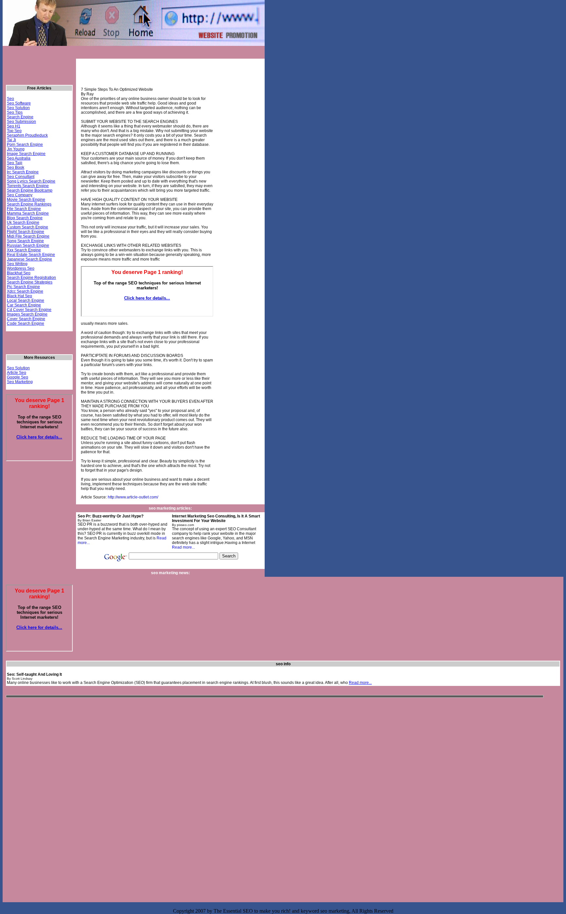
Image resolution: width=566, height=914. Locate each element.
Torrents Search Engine (28, 186)
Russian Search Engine (28, 245)
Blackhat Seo (18, 273)
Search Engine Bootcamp (29, 190)
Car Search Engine (24, 305)
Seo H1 (13, 126)
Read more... (183, 547)
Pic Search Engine (23, 286)
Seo (10, 98)
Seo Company (19, 195)
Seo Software (19, 103)
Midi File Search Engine (28, 236)
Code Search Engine (25, 323)
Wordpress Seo (20, 268)
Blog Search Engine (25, 218)
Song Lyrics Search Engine (31, 181)
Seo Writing (17, 264)
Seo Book (15, 167)
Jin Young (16, 149)
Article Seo (16, 372)
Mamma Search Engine (28, 213)
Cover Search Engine (26, 319)
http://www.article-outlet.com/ (133, 497)
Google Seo (17, 377)
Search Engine (20, 117)
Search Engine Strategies (29, 282)
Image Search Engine (26, 153)
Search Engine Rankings (29, 204)
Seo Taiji (14, 163)
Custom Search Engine (27, 227)
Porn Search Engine (25, 144)
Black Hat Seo (19, 296)
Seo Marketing (20, 381)
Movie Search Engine (26, 199)
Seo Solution (18, 108)
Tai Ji (11, 140)
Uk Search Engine (23, 222)
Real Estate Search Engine (31, 254)
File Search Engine (24, 208)
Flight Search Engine (25, 231)
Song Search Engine (25, 241)
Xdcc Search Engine (25, 291)
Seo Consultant (20, 176)
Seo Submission (21, 121)
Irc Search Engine (23, 172)
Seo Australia (18, 158)
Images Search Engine (27, 314)
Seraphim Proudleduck (27, 135)
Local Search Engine (25, 300)
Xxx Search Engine (24, 250)
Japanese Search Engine (29, 259)
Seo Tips (15, 112)
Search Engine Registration (31, 277)
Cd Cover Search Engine (29, 309)
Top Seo (14, 130)
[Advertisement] (123, 55)
